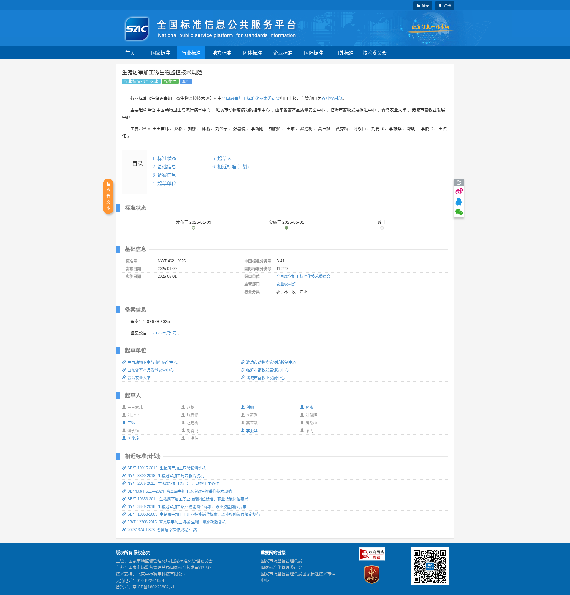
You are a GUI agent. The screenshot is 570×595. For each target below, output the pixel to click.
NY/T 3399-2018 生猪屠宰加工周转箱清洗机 (165, 476)
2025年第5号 (164, 333)
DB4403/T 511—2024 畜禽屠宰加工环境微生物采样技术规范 (179, 491)
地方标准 (221, 52)
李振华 (252, 430)
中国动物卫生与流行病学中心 (152, 362)
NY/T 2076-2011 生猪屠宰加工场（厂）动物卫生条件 (173, 483)
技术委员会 (375, 52)
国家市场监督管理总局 (281, 560)
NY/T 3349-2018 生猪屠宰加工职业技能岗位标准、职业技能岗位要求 (186, 506)
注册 (446, 5)
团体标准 (252, 52)
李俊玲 (133, 438)
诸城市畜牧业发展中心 (265, 377)
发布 (193, 222)
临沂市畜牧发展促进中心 (267, 370)
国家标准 (160, 52)
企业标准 (282, 52)
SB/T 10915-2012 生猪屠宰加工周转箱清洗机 (166, 468)
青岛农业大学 (139, 377)
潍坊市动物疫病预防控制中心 (271, 362)
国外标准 (344, 52)
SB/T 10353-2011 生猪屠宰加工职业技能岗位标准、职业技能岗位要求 (187, 499)
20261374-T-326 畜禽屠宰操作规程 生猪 (162, 530)
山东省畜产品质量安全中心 (150, 370)
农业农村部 (332, 98)
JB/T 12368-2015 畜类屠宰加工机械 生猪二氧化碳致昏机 (176, 522)
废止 (382, 222)
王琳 (131, 423)
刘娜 (250, 407)
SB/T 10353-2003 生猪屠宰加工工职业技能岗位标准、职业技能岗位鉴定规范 (193, 514)
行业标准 (191, 52)
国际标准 (313, 52)
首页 (130, 52)
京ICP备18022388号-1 (153, 587)
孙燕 (309, 407)
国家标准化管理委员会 (281, 567)
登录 (424, 5)
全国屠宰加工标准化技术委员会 (251, 98)
